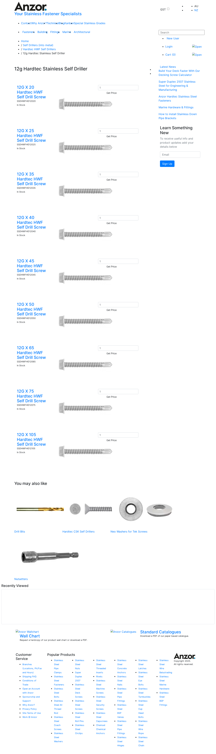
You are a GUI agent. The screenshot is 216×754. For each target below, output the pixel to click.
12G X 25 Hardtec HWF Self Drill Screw (31, 135)
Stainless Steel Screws (79, 705)
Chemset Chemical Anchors (100, 729)
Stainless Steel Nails (121, 680)
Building (42, 32)
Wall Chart (30, 636)
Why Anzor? (39, 23)
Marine (66, 32)
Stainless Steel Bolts (58, 692)
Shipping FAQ (29, 676)
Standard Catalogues (160, 631)
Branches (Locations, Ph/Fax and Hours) (32, 668)
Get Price (111, 92)
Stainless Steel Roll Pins (79, 717)
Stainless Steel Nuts (79, 664)
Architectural (82, 32)
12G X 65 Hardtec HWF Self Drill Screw (31, 352)
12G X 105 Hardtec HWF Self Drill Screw (31, 439)
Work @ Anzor (29, 717)
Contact (26, 23)
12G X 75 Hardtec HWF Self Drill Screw (31, 396)
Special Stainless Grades (89, 23)
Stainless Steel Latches (142, 664)
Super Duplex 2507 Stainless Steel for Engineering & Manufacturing (177, 85)
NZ (196, 10)
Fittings (55, 32)
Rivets (99, 676)
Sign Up (167, 163)
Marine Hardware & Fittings (176, 107)
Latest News (168, 66)
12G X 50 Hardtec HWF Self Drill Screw (31, 309)
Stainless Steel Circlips (79, 729)
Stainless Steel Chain (142, 741)
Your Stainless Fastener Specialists (48, 13)
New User (173, 38)
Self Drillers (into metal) (38, 45)
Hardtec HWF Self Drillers (39, 49)
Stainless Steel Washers (58, 737)
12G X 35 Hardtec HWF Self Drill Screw (31, 179)
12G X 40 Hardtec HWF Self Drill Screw (31, 222)
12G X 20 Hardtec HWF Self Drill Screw (31, 92)
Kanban (69, 23)
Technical (53, 23)
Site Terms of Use (31, 713)
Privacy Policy (29, 709)
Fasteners (28, 32)
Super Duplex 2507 (78, 676)
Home (25, 41)
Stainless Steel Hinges (121, 741)
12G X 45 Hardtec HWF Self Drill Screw (31, 265)
